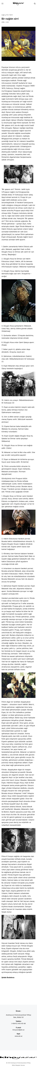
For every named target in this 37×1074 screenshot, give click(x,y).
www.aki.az (18, 1036)
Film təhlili (9, 14)
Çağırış (4, 14)
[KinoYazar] (18, 3)
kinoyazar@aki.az (18, 1030)
